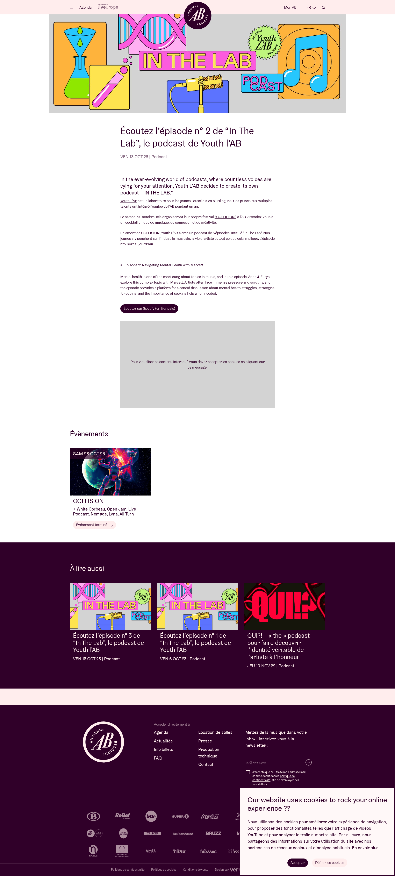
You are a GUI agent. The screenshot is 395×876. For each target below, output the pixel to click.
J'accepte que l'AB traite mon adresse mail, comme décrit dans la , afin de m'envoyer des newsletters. (279, 778)
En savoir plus (365, 847)
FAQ (158, 758)
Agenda (85, 7)
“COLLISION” (225, 216)
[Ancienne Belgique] (197, 15)
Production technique (208, 753)
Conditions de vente (195, 869)
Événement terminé (92, 524)
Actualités (163, 741)
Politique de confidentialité (127, 869)
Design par (222, 869)
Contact (205, 764)
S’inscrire (309, 762)
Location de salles (215, 732)
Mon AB (290, 7)
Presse (205, 741)
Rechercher (323, 7)
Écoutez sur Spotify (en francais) (149, 308)
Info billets (163, 749)
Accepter (297, 862)
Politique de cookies (163, 869)
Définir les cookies (329, 862)
